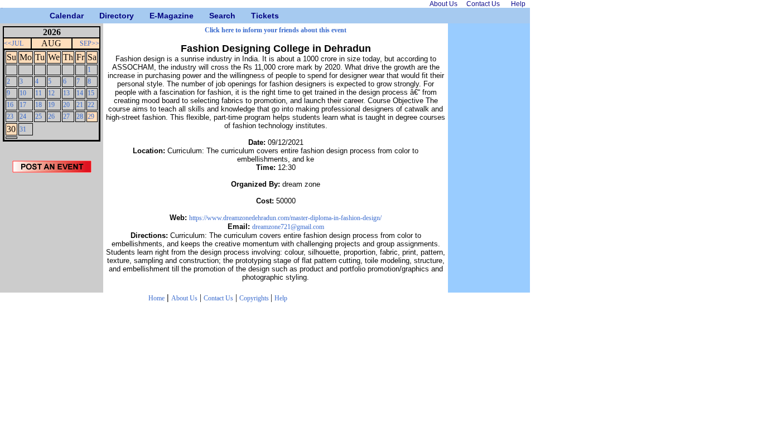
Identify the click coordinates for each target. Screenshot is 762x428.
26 (51, 116)
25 (38, 116)
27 (66, 116)
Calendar (54, 15)
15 (91, 93)
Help (280, 298)
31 (23, 129)
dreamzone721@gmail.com (288, 227)
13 (66, 93)
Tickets (255, 15)
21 (79, 105)
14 (79, 93)
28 (79, 116)
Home (156, 298)
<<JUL (13, 43)
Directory (103, 15)
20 (66, 105)
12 (51, 93)
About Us (184, 298)
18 (38, 105)
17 (23, 105)
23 (10, 116)
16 (10, 105)
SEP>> (89, 43)
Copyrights (255, 298)
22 (91, 105)
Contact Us (218, 298)
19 (51, 105)
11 (38, 93)
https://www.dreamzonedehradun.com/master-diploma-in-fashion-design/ (285, 218)
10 (23, 93)
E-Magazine (153, 15)
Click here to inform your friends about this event (275, 30)
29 (91, 116)
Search (213, 15)
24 (23, 116)
